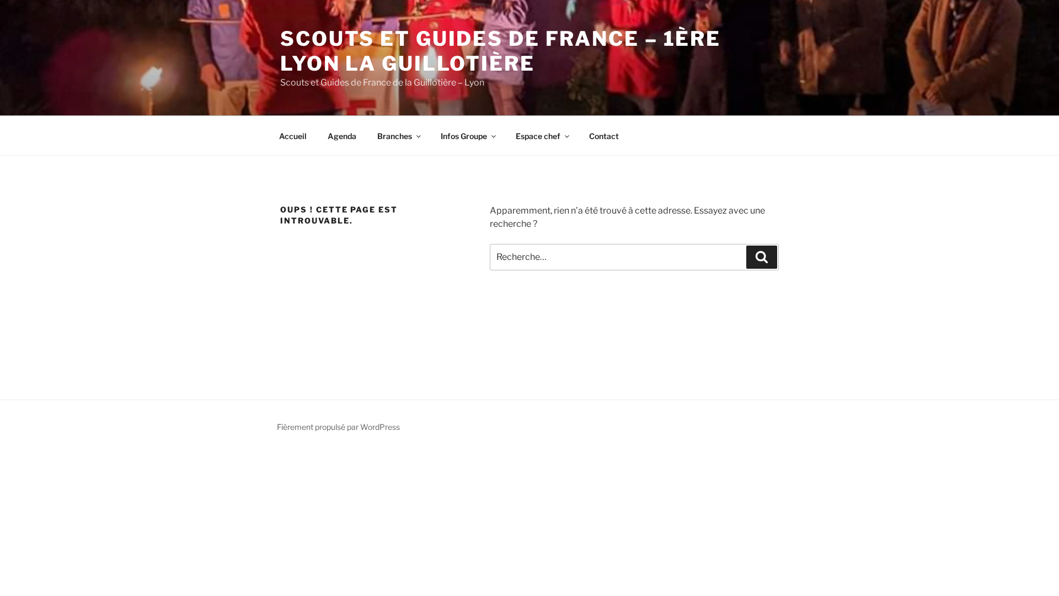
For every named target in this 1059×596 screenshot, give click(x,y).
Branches (394, 136)
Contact (604, 136)
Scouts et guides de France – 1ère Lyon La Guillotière (500, 51)
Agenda (342, 136)
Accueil (293, 136)
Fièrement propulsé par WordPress (338, 427)
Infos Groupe (464, 136)
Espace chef (538, 136)
